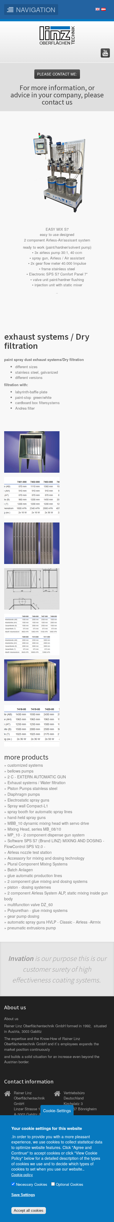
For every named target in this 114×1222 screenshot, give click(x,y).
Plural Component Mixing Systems (37, 864)
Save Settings (23, 1195)
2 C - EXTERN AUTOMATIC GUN (36, 776)
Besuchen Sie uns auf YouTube (105, 53)
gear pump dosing (23, 916)
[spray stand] (31, 451)
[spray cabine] (31, 679)
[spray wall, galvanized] (31, 588)
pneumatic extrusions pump (31, 927)
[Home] (57, 35)
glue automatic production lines (34, 875)
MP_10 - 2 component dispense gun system (46, 835)
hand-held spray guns (26, 817)
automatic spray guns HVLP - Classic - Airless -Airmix (54, 922)
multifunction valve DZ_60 (30, 904)
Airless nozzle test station (29, 852)
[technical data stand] (31, 497)
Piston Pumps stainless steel (32, 788)
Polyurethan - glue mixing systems (37, 910)
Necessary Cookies (31, 1184)
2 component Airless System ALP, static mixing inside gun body (56, 895)
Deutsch (103, 9)
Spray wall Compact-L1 (27, 805)
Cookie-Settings (57, 1110)
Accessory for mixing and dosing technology (45, 858)
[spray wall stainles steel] (31, 542)
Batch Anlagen (20, 869)
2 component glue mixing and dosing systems (47, 881)
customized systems (25, 765)
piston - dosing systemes (29, 887)
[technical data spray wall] (31, 633)
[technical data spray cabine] (31, 725)
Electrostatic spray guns (28, 800)
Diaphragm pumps (23, 794)
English (97, 9)
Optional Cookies (69, 1184)
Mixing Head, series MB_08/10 (34, 829)
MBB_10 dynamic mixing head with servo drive (48, 823)
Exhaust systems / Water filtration (36, 782)
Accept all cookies (28, 1210)
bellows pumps (20, 771)
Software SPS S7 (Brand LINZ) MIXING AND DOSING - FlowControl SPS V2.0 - (54, 843)
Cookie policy (22, 1174)
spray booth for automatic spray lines (39, 811)
